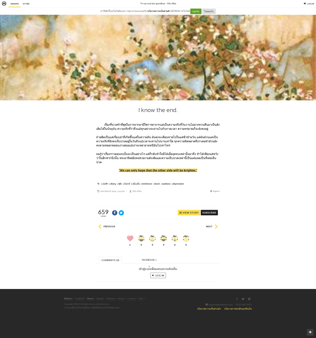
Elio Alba (171, 3)
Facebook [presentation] (149, 260)
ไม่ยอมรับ (209, 11)
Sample (100, 298)
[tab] (110, 259)
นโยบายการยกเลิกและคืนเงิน (238, 308)
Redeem (110, 298)
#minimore (146, 184)
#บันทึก (104, 184)
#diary (112, 184)
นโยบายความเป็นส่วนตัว (158, 11)
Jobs (141, 298)
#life (119, 184)
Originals (79, 298)
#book (156, 184)
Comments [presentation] (110, 260)
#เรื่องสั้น (135, 184)
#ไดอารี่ (126, 184)
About (121, 298)
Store (26, 3)
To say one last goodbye (152, 3)
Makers (15, 3)
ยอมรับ (195, 11)
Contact (131, 298)
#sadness (165, 184)
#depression (177, 184)
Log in (159, 275)
